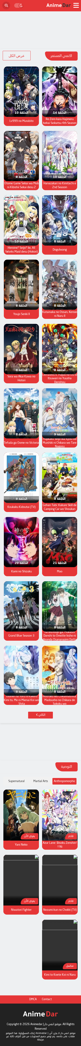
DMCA (33, 999)
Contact (47, 999)
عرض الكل (17, 55)
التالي (41, 715)
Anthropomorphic (64, 781)
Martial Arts (40, 781)
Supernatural (16, 781)
